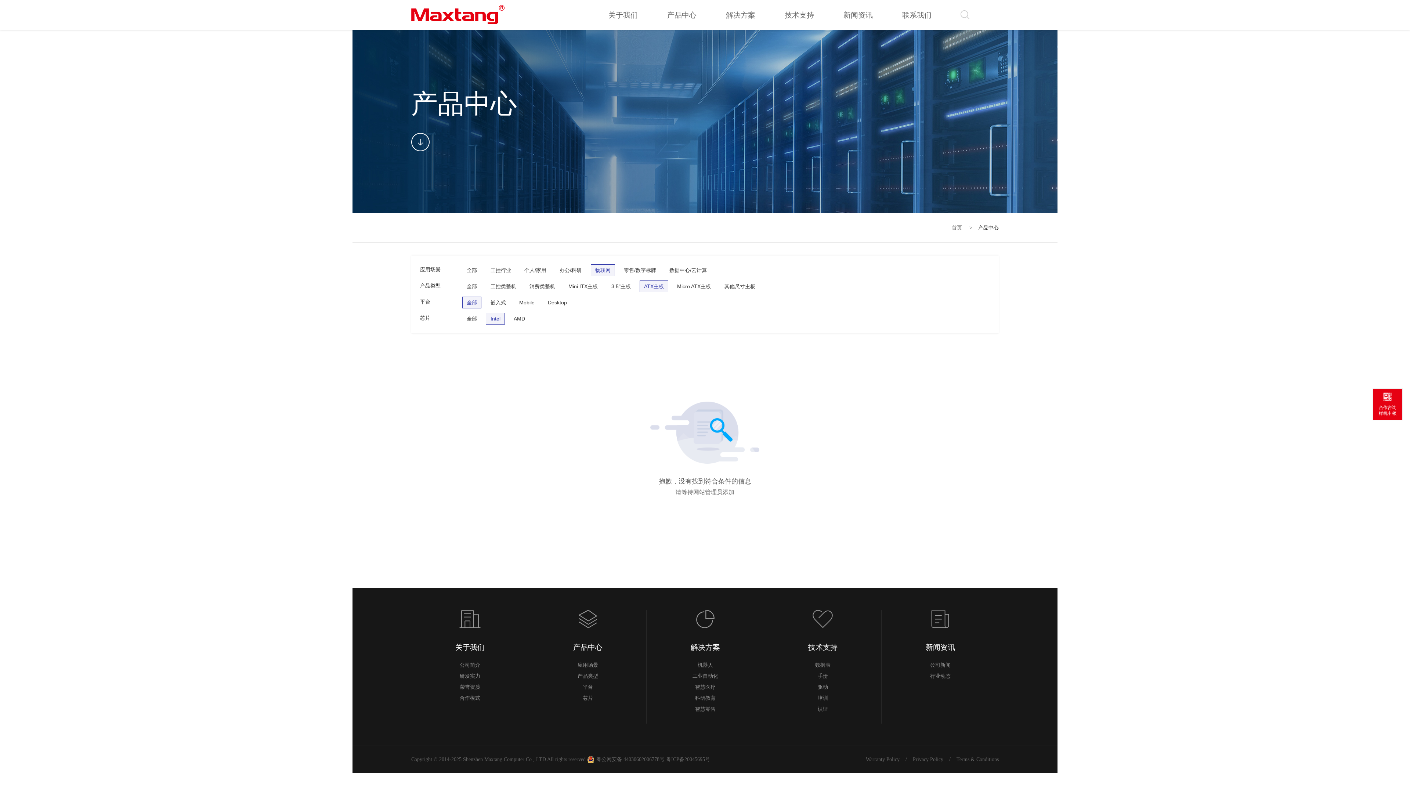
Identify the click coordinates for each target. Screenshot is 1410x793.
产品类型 (588, 676)
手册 (823, 676)
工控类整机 (503, 286)
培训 (823, 698)
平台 (588, 687)
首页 (957, 228)
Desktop (557, 302)
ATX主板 (654, 286)
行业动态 (940, 676)
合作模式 (470, 698)
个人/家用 (535, 270)
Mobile (527, 302)
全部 (472, 270)
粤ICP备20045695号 (687, 759)
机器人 (705, 665)
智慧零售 (705, 709)
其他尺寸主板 (739, 286)
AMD (519, 319)
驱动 (823, 687)
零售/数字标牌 (640, 270)
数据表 (823, 665)
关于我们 (470, 647)
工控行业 (501, 270)
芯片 (588, 698)
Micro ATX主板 (694, 286)
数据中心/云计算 (688, 270)
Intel (495, 319)
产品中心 (988, 228)
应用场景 (588, 665)
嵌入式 (498, 302)
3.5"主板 (621, 286)
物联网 (603, 270)
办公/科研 (571, 270)
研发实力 (470, 676)
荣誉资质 (470, 687)
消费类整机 (542, 286)
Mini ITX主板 (583, 286)
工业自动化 (705, 676)
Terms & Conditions (978, 759)
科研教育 (705, 698)
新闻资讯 (940, 647)
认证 (823, 709)
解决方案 (705, 647)
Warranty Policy (883, 759)
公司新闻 (940, 665)
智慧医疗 (705, 687)
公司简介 (470, 665)
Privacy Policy (928, 759)
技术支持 (823, 647)
